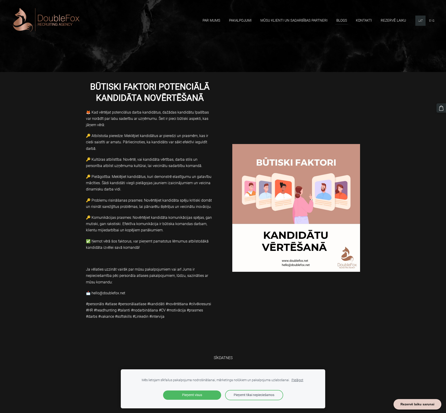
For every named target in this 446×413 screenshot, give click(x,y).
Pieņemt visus (192, 395)
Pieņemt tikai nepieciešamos (254, 395)
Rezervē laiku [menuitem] (393, 20)
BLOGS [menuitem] (341, 20)
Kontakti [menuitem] (364, 20)
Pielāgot (297, 380)
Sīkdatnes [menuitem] (223, 358)
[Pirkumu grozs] (441, 108)
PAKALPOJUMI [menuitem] (240, 20)
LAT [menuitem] (420, 20)
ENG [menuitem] (431, 20)
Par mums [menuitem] (211, 20)
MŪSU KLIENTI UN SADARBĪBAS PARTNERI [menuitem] (294, 20)
